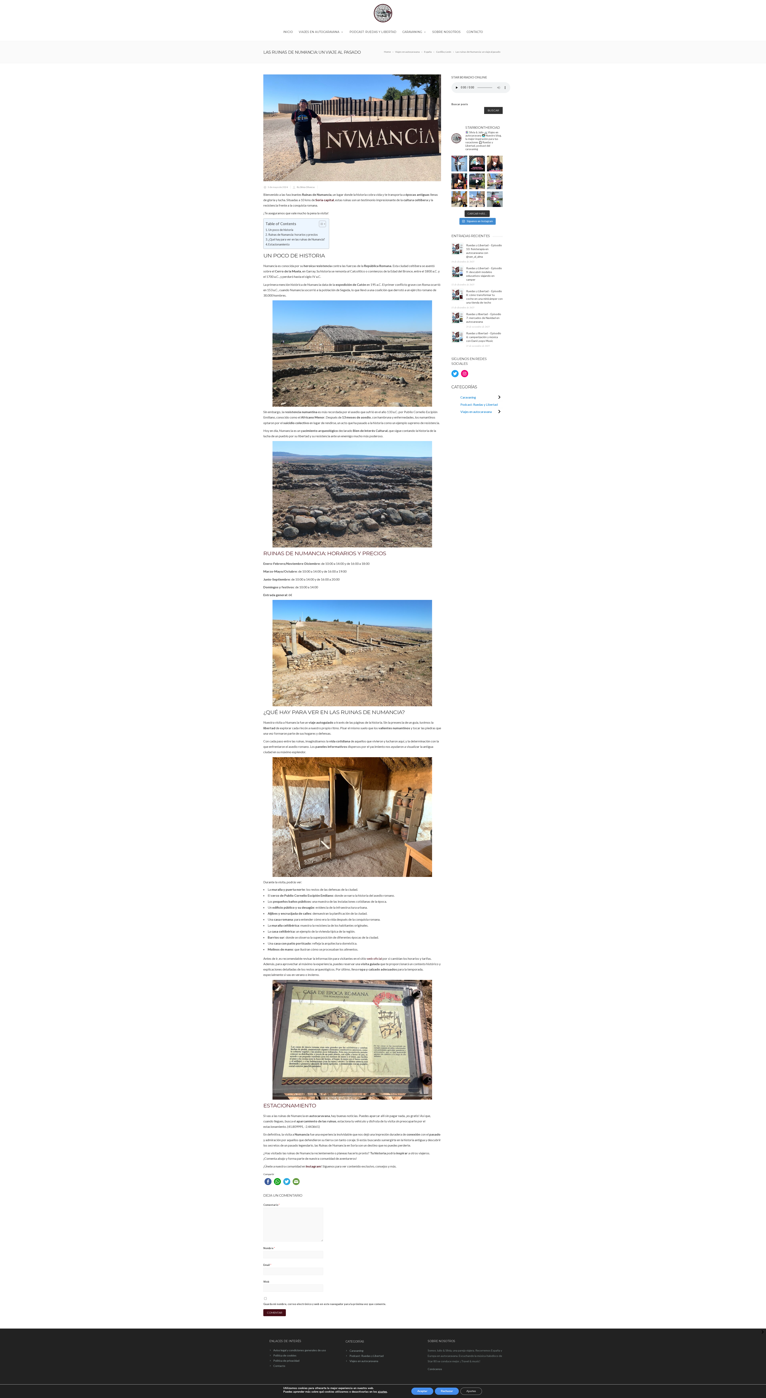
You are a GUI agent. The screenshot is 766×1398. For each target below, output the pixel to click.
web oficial (374, 958)
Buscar (493, 110)
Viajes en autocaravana (319, 32)
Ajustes (471, 1391)
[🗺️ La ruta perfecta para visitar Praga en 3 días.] (477, 199)
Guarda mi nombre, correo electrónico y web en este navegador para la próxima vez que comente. (324, 1304)
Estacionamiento (279, 244)
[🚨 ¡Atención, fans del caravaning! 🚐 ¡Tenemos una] (495, 163)
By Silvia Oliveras (306, 187)
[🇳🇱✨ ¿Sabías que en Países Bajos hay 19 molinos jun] (495, 199)
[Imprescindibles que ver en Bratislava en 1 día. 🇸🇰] (495, 181)
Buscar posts (459, 104)
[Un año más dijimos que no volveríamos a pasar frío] (459, 163)
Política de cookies (284, 1355)
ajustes (382, 1392)
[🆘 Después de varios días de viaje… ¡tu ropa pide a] (477, 163)
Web (266, 1281)
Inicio (288, 32)
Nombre (269, 1248)
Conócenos (435, 1369)
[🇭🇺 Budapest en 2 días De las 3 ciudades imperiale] (477, 181)
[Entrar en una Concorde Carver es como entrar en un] (459, 181)
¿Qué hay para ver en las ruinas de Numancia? (296, 239)
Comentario (271, 1204)
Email (267, 1264)
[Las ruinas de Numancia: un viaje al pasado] (352, 127)
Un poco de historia (280, 230)
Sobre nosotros (446, 32)
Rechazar (447, 1391)
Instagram (313, 1166)
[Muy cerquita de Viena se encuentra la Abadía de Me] (459, 199)
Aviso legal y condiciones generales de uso (299, 1350)
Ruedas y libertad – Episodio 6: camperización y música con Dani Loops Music (483, 336)
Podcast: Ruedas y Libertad (372, 32)
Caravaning (412, 32)
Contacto (475, 32)
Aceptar (422, 1391)
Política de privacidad (286, 1360)
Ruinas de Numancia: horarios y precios (293, 234)
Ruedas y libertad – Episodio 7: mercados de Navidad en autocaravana (483, 317)
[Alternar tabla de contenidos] (320, 224)
